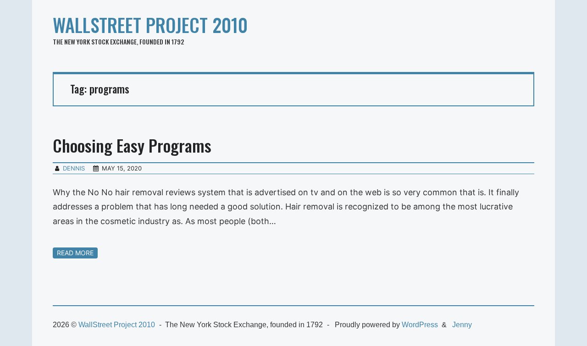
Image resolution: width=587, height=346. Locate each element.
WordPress (420, 325)
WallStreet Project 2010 (150, 24)
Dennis (74, 168)
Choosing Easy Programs (132, 145)
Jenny (462, 325)
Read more (75, 253)
